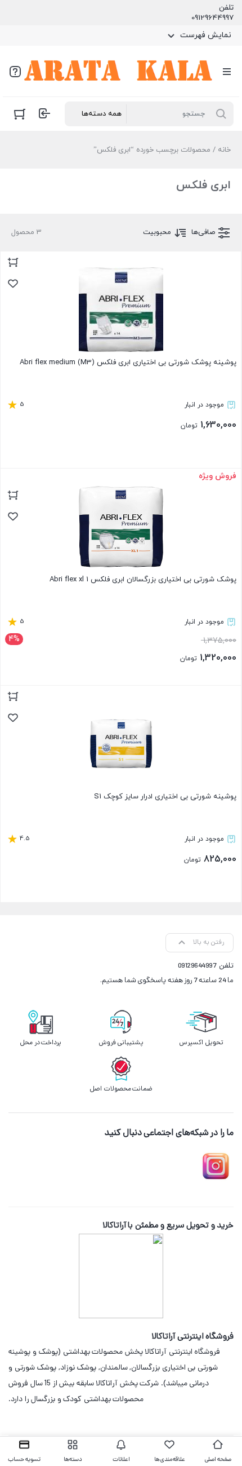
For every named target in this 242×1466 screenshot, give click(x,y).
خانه (224, 150)
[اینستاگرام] (216, 1166)
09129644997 (212, 18)
